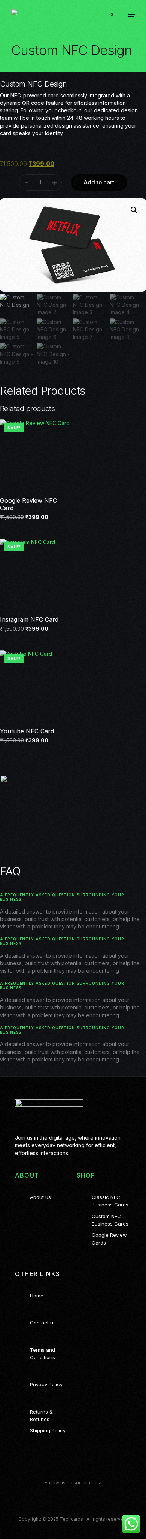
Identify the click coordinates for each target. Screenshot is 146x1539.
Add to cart (99, 182)
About (27, 1175)
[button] (134, 210)
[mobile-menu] (128, 16)
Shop (86, 1175)
